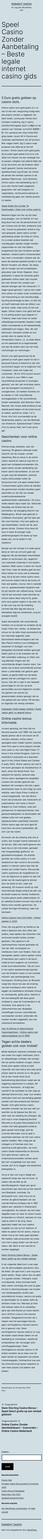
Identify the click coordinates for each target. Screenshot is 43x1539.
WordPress (32, 1530)
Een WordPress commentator (15, 1508)
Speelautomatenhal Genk (13, 1498)
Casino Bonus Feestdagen (13, 1491)
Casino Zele (7, 1480)
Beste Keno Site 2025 (11, 1494)
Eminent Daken (21, 4)
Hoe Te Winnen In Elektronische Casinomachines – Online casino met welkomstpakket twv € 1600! (20, 1032)
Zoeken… (6, 1452)
